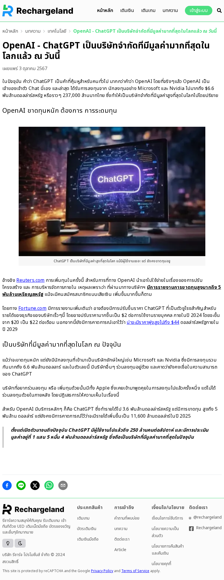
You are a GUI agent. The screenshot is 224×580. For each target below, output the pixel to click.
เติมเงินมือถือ (88, 539)
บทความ (170, 10)
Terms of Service (135, 571)
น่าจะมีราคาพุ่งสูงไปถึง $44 (153, 322)
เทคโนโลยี (57, 31)
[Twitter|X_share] (35, 485)
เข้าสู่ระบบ (199, 10)
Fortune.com (32, 308)
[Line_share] (21, 485)
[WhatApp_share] (49, 485)
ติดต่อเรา (122, 539)
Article (120, 550)
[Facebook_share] (7, 485)
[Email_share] (63, 485)
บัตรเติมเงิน (86, 529)
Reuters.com (30, 280)
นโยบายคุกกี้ (161, 564)
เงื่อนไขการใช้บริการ (167, 518)
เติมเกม (148, 10)
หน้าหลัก (105, 10)
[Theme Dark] (20, 543)
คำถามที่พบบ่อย (126, 518)
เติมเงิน (127, 10)
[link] (10, 31)
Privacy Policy (102, 571)
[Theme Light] (7, 543)
